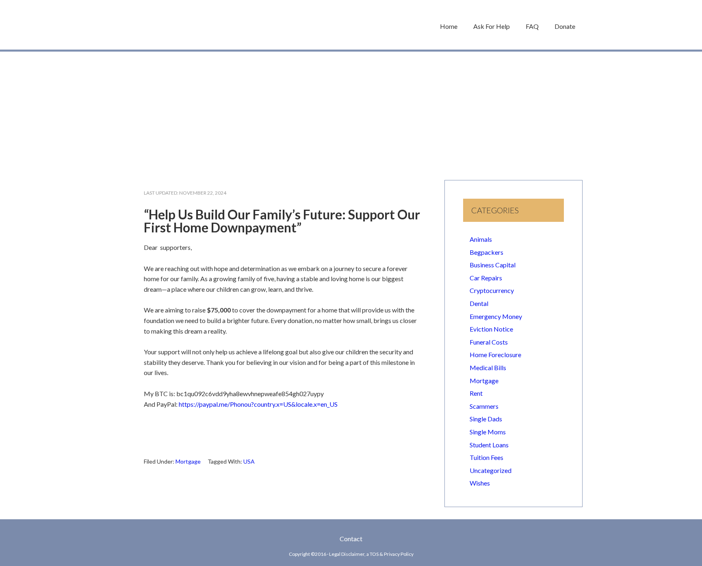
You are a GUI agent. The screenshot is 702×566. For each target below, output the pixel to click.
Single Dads (486, 419)
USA (249, 461)
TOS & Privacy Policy (392, 554)
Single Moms (488, 432)
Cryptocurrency (492, 290)
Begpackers (486, 252)
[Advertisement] (351, 112)
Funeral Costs (489, 342)
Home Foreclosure (495, 354)
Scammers (484, 406)
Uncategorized (490, 470)
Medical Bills (488, 367)
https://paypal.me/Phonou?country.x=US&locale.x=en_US (258, 404)
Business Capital (493, 265)
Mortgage (188, 461)
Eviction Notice (491, 329)
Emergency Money (496, 316)
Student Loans (489, 445)
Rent (476, 393)
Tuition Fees (486, 457)
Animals (481, 239)
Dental (479, 303)
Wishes (480, 483)
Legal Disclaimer (346, 554)
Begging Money (184, 24)
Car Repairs (486, 278)
